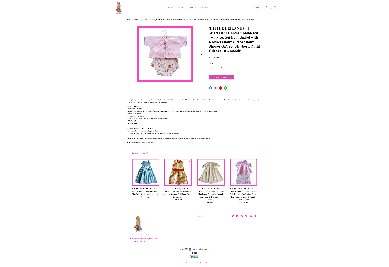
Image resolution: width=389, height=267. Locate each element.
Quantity (211, 63)
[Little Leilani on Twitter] (232, 217)
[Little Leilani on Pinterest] (241, 217)
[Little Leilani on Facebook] (237, 217)
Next (201, 54)
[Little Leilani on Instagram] (246, 217)
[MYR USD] (258, 7)
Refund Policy (204, 263)
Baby (136, 20)
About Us (192, 7)
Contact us (200, 216)
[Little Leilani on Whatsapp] (255, 217)
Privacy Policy (195, 263)
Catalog (180, 7)
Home (170, 7)
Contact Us (204, 7)
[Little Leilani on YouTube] (250, 217)
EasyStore (151, 235)
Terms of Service (185, 263)
